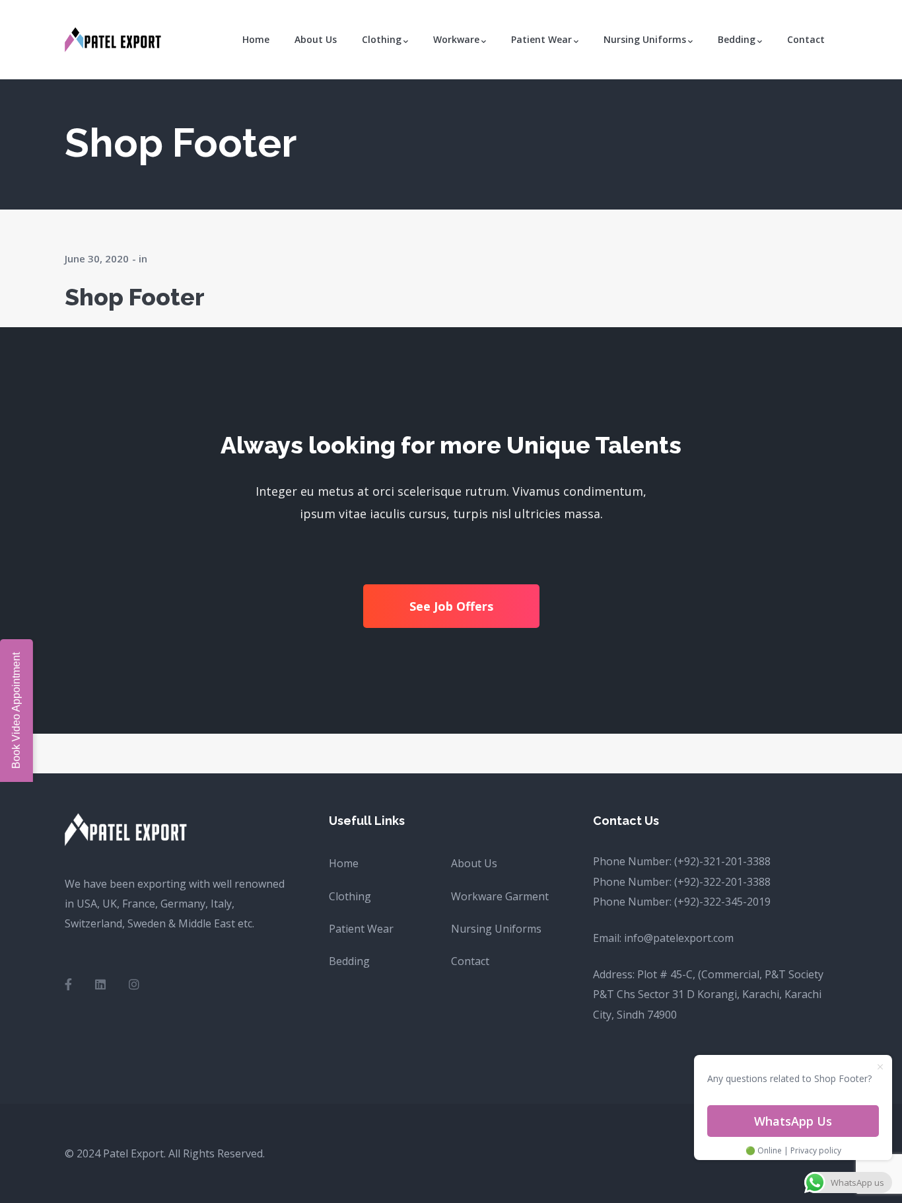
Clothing (350, 896)
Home (344, 863)
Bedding (349, 961)
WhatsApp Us (793, 1121)
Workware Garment (500, 896)
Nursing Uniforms (496, 928)
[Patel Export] (114, 38)
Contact (470, 961)
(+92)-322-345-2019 (722, 901)
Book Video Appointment (16, 710)
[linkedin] (100, 984)
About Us (474, 863)
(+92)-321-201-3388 (722, 861)
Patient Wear (361, 928)
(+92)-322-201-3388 (722, 881)
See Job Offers (451, 606)
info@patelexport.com (679, 938)
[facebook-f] (68, 984)
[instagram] (134, 984)
